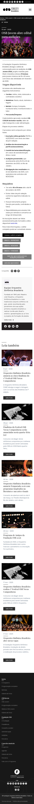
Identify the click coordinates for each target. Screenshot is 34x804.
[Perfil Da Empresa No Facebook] (5, 2)
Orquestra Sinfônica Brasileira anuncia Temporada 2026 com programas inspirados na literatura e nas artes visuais (16, 487)
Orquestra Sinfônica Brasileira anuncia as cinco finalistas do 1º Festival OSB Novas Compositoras (16, 377)
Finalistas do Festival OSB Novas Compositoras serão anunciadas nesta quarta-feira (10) (16, 431)
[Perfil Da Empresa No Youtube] (10, 2)
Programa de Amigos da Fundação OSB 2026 (14, 536)
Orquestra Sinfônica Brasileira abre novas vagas (16, 639)
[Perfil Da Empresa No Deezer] (15, 2)
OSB (4, 364)
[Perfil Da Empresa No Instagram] (7, 2)
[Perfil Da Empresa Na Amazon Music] (22, 2)
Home (2, 18)
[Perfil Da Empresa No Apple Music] (20, 2)
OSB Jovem (9, 18)
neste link (13, 223)
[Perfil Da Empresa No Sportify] (12, 2)
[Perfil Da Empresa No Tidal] (17, 2)
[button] (30, 10)
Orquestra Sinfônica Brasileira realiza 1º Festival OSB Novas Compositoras (16, 589)
